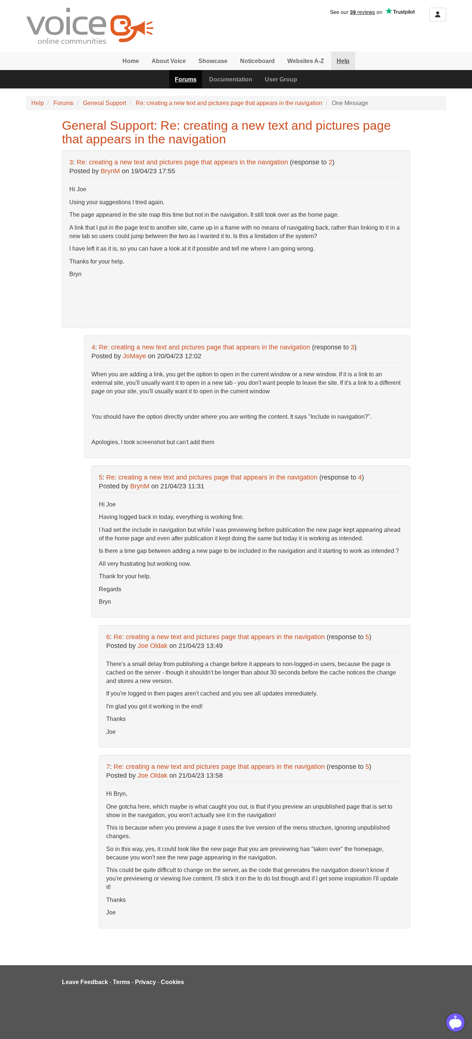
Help (343, 61)
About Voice (169, 61)
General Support (104, 103)
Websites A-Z (305, 61)
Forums (186, 79)
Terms (121, 982)
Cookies (172, 982)
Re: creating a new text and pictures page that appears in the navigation (229, 103)
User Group (281, 79)
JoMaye (134, 356)
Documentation (230, 79)
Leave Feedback (85, 982)
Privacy (145, 982)
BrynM (110, 171)
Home (130, 61)
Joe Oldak (152, 645)
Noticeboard (257, 61)
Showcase (213, 61)
